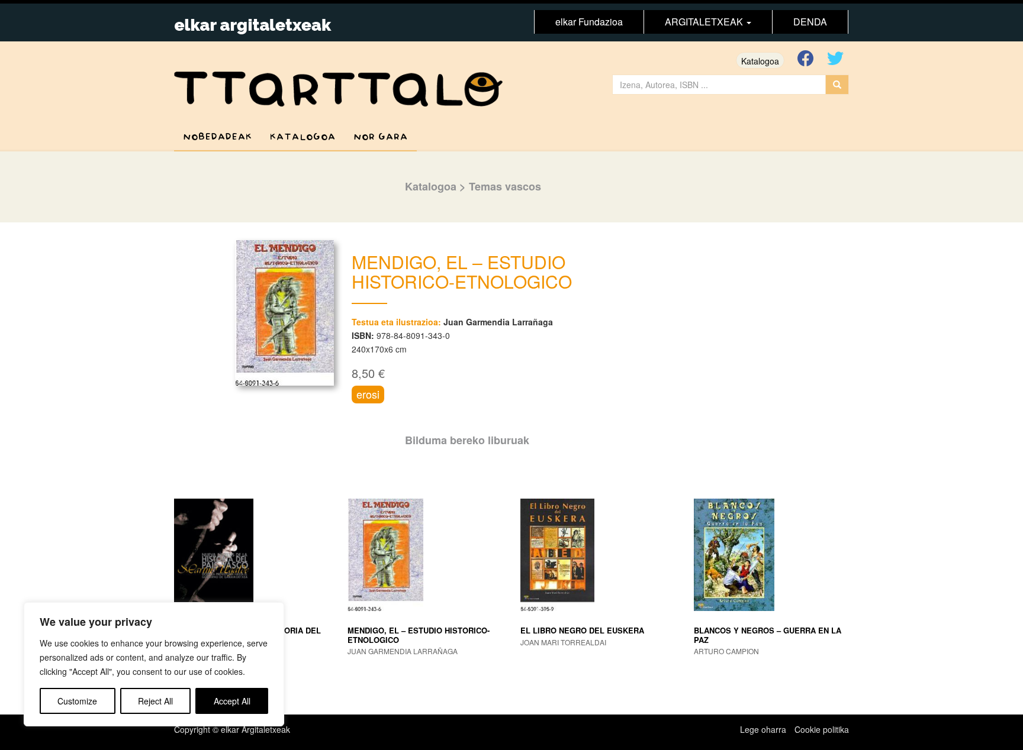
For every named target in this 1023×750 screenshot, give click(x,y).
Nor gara (380, 137)
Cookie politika (821, 729)
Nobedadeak (217, 137)
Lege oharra (763, 729)
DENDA (810, 21)
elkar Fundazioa (589, 21)
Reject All (155, 701)
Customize (77, 701)
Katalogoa (760, 61)
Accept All (232, 701)
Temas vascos (505, 186)
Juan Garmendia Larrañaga (498, 322)
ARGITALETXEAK (705, 21)
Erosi (367, 394)
